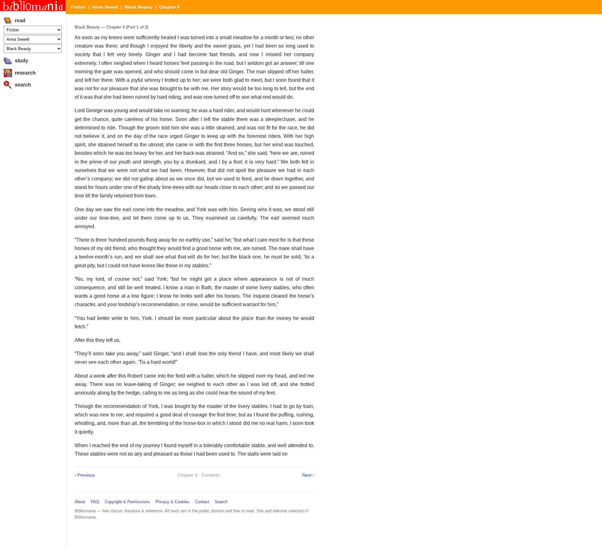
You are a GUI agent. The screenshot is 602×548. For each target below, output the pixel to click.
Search (221, 501)
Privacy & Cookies (172, 501)
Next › (308, 475)
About (80, 501)
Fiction (78, 6)
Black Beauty (138, 6)
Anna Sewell (105, 6)
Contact (202, 501)
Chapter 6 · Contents (198, 475)
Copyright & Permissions (127, 501)
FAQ (95, 501)
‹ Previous (85, 475)
